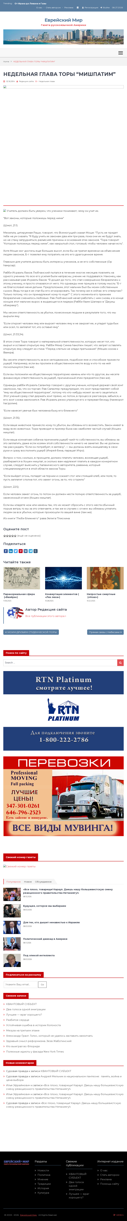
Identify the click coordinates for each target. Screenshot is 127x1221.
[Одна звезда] (4, 536)
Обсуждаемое (43, 882)
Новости (43, 1170)
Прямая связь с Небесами (104, 632)
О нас (39, 7)
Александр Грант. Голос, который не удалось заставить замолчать (49, 1035)
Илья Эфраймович (18, 1085)
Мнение (43, 1179)
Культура (43, 1192)
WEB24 (119, 1215)
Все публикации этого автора (45, 616)
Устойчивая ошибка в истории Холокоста (33, 1025)
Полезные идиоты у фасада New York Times (35, 1051)
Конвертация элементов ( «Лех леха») (62, 596)
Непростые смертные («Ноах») (101, 596)
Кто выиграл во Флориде (23, 1046)
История (43, 1188)
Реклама (68, 7)
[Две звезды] (7, 536)
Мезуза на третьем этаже (23, 1030)
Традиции (44, 1183)
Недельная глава (47, 81)
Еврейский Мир (63, 20)
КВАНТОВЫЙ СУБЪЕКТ (21, 1004)
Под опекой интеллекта (39, 955)
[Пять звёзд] (15, 536)
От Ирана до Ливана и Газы (30, 3)
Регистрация (91, 7)
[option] (39, 3)
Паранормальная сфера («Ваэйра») (19, 596)
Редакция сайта (26, 81)
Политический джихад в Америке (45, 938)
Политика (44, 1174)
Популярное (13, 882)
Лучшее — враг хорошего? (24, 1014)
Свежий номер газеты (21, 857)
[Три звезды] (10, 536)
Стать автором (53, 7)
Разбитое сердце (17, 1019)
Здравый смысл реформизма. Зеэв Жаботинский (38, 1041)
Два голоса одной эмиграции (25, 1009)
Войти (106, 7)
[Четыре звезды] (12, 536)
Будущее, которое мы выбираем (44, 905)
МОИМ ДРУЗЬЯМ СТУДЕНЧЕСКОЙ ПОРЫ (32, 632)
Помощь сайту (109, 1183)
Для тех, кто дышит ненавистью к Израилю (51, 922)
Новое (28, 882)
